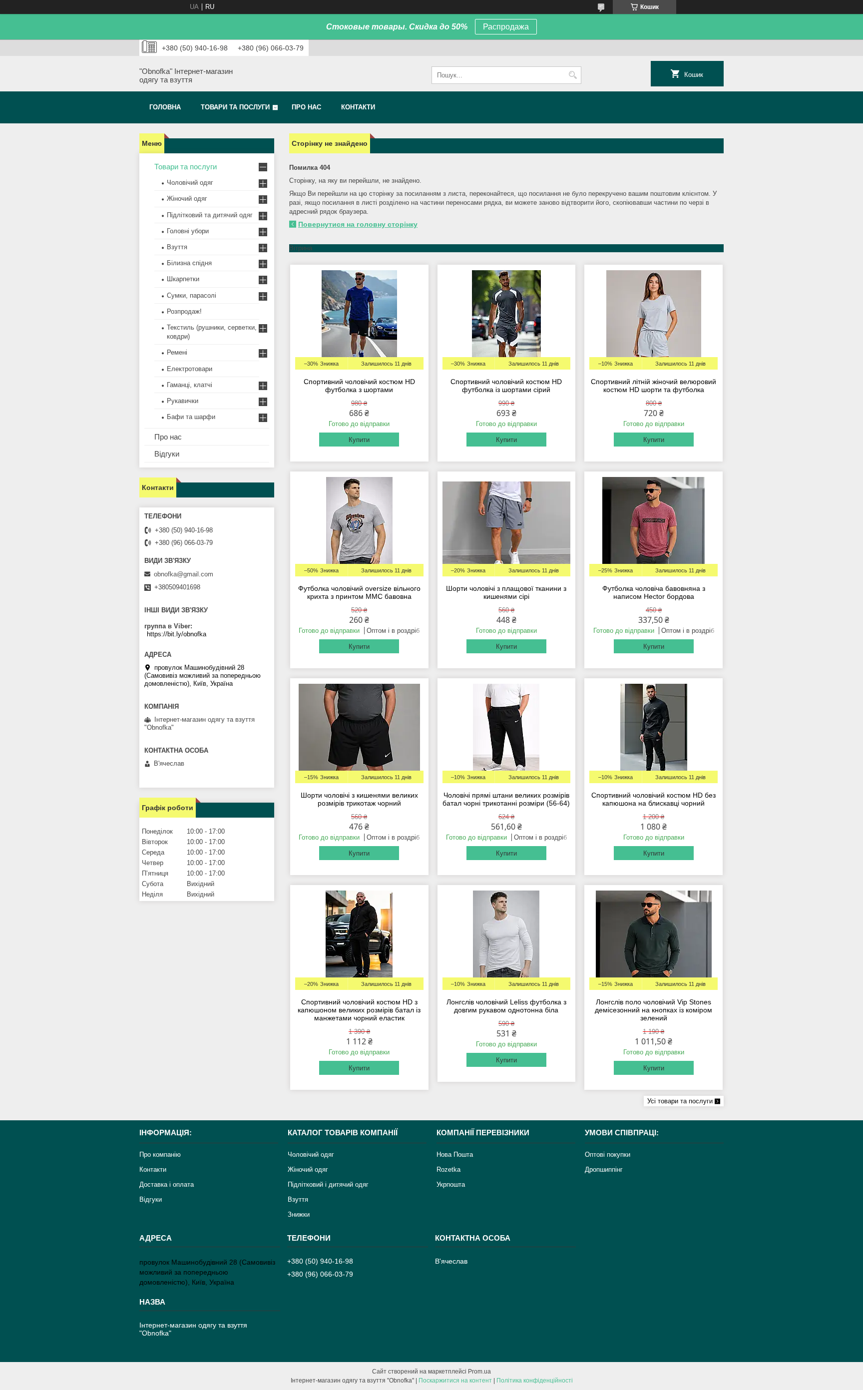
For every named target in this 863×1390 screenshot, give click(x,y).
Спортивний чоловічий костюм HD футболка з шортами (359, 386)
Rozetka (448, 1169)
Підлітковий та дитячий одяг (210, 215)
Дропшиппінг (604, 1169)
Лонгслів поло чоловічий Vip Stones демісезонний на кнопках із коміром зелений (653, 1010)
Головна (165, 107)
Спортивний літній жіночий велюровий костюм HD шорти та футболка (653, 386)
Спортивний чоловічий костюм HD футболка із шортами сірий (506, 386)
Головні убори (188, 231)
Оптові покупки (607, 1154)
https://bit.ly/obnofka (176, 634)
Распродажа (506, 26)
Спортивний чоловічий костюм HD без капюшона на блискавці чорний (653, 799)
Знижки (299, 1214)
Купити (359, 440)
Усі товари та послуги (680, 1101)
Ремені (177, 352)
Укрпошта (450, 1184)
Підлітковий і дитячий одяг (328, 1184)
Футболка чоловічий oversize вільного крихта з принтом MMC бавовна (359, 592)
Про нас (306, 107)
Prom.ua (479, 1371)
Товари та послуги (235, 107)
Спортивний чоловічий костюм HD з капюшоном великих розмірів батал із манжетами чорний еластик (359, 1010)
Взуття (177, 247)
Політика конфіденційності (534, 1380)
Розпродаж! (184, 311)
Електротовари (189, 369)
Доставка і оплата (166, 1184)
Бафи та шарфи (191, 417)
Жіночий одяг (187, 198)
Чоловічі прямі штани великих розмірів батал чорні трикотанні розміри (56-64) (506, 799)
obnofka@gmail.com (183, 574)
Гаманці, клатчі (189, 385)
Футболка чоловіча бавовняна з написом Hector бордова (653, 592)
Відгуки (166, 454)
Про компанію (160, 1154)
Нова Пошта (454, 1154)
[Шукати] (572, 75)
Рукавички (182, 401)
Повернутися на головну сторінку (358, 224)
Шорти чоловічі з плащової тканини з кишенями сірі (506, 592)
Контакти (358, 107)
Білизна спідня (189, 263)
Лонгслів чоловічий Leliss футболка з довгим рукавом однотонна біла (506, 1006)
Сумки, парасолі (191, 295)
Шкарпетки (183, 279)
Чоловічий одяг (190, 182)
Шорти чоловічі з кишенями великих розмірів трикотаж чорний (359, 799)
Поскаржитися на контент (455, 1380)
